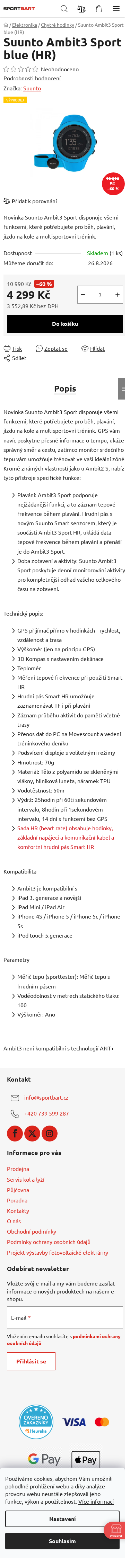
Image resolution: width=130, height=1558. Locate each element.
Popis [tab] (65, 388)
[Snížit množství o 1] (83, 294)
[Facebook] (15, 1133)
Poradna (17, 1200)
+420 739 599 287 (46, 1113)
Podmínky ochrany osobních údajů (48, 1241)
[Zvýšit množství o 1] (117, 294)
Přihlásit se (31, 1361)
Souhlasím (62, 1540)
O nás (14, 1220)
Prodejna (18, 1168)
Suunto (32, 87)
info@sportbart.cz (46, 1097)
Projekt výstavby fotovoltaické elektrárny (57, 1252)
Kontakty (18, 1210)
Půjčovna (18, 1189)
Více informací (96, 1501)
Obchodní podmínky (31, 1231)
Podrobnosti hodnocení (32, 77)
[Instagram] (50, 1133)
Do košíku (65, 323)
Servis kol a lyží (25, 1179)
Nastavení (62, 1518)
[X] (32, 1133)
